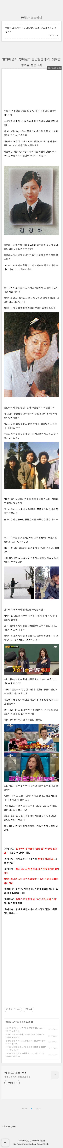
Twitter (25, 1144)
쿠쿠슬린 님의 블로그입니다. (17, 1077)
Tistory (28, 1140)
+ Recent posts (9, 1126)
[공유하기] (15, 1009)
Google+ (46, 1144)
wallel (43, 1140)
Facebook (32, 1144)
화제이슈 (10, 1022)
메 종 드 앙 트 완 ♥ (15, 1072)
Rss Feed (16, 1144)
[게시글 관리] (18, 1009)
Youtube (39, 1144)
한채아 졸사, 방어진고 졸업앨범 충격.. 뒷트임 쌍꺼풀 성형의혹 (30, 30)
